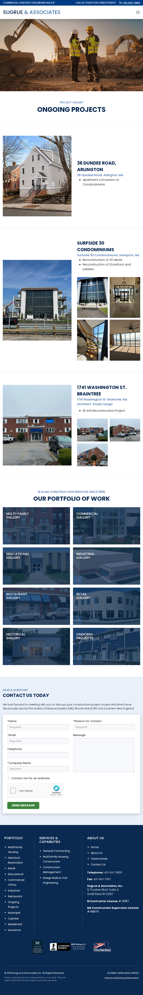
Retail (11, 868)
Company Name (20, 763)
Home (95, 847)
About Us (96, 853)
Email (12, 735)
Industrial (14, 890)
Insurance (14, 930)
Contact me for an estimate (30, 778)
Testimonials (99, 859)
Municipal (14, 913)
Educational (15, 874)
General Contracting (56, 851)
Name (13, 721)
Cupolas (13, 918)
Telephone (14, 749)
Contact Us (98, 864)
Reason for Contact (88, 721)
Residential (15, 924)
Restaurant (15, 896)
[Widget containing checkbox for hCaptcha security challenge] (35, 790)
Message (79, 735)
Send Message (23, 805)
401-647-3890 (131, 2)
